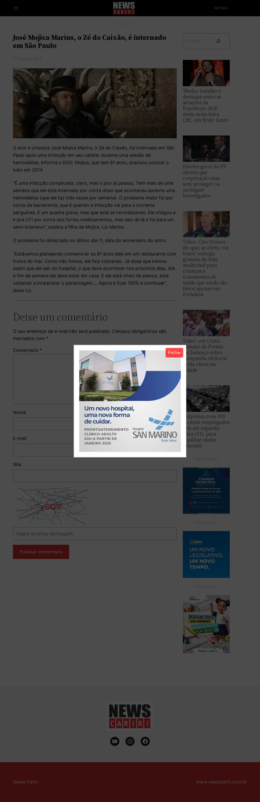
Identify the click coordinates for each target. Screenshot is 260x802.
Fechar (174, 352)
